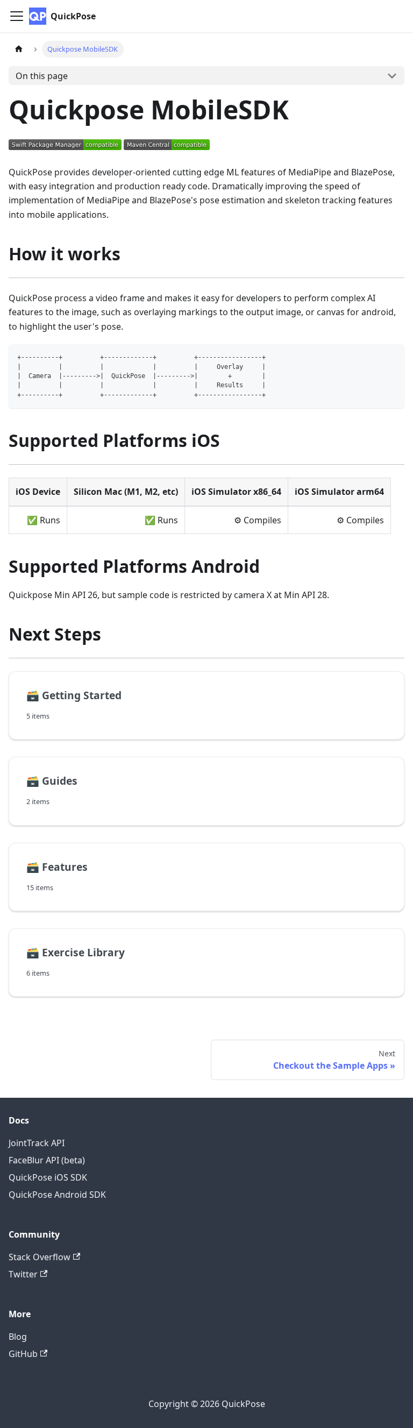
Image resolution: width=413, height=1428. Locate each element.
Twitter (23, 1274)
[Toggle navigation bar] (17, 16)
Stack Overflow (39, 1257)
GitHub (23, 1354)
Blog (18, 1336)
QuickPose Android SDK (57, 1194)
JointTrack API (37, 1143)
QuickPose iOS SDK (48, 1177)
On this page (42, 76)
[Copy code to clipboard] (391, 357)
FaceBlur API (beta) (47, 1160)
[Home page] (19, 49)
